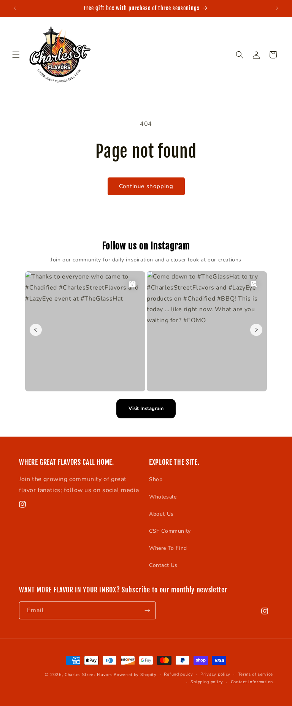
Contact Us (163, 565)
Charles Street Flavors (89, 675)
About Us (161, 514)
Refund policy (178, 674)
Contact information (252, 682)
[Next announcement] (277, 8)
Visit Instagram (146, 408)
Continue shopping (146, 186)
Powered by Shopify (135, 675)
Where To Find (168, 548)
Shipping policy (206, 682)
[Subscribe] (147, 610)
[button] (16, 54)
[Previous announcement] (14, 8)
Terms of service (255, 674)
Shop (155, 479)
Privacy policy (215, 674)
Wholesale (162, 496)
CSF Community (170, 531)
